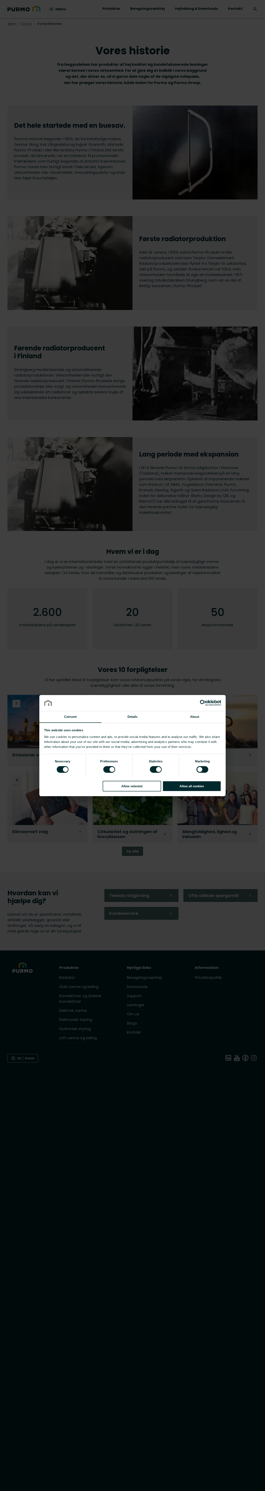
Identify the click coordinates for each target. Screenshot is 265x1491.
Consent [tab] (70, 716)
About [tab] (194, 716)
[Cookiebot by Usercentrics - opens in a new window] (203, 703)
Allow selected (131, 786)
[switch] (109, 769)
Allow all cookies (191, 786)
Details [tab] (133, 716)
